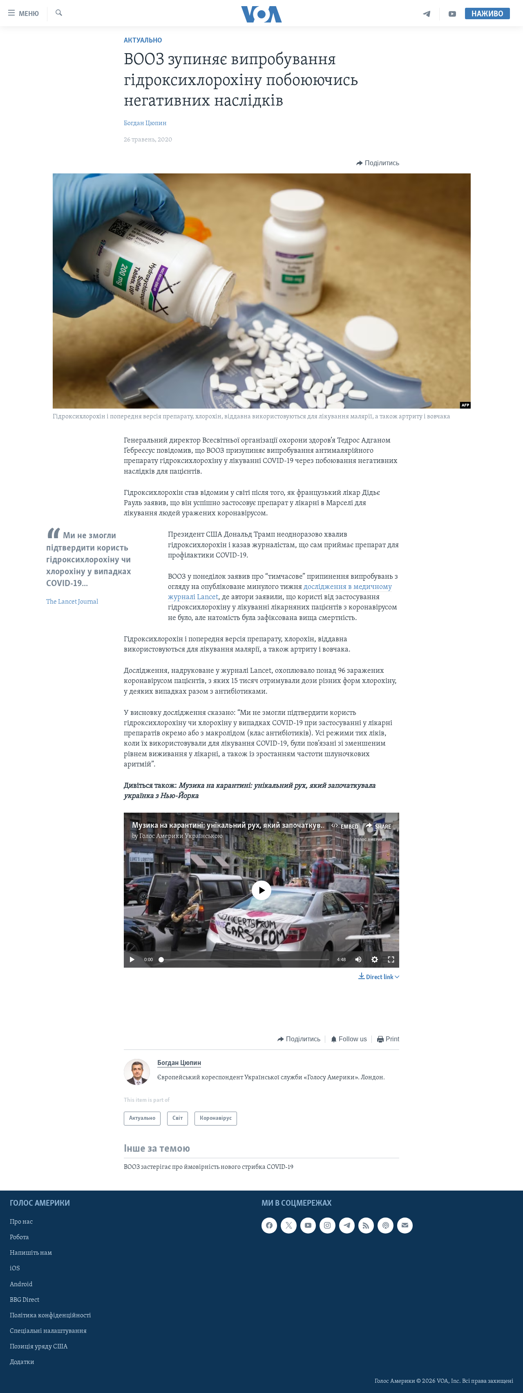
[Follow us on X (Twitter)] (288, 1225)
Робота (19, 1237)
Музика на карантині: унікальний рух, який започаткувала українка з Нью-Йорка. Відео (281, 826)
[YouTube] (452, 14)
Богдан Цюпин (145, 123)
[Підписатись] (405, 1225)
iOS (15, 1268)
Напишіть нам (31, 1253)
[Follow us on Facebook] (269, 1225)
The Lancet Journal (72, 602)
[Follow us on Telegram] (347, 1225)
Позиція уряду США (38, 1346)
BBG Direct (24, 1299)
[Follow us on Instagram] (327, 1225)
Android (21, 1284)
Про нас (21, 1222)
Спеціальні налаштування (48, 1331)
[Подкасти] (385, 1225)
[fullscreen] (391, 959)
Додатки (22, 1362)
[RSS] (366, 1225)
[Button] (377, 163)
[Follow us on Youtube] (308, 1225)
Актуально (143, 41)
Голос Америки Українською (181, 836)
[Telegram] (427, 14)
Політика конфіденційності (50, 1315)
